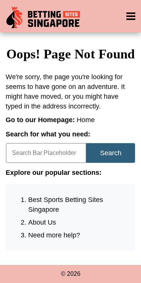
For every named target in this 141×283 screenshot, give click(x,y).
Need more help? (54, 235)
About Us (42, 222)
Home (86, 120)
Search (110, 153)
